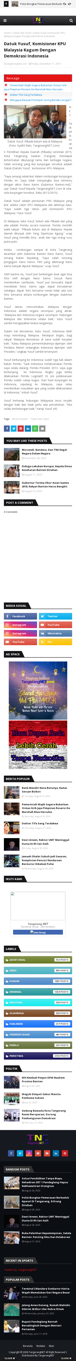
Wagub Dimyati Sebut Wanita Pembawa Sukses (41, 1096)
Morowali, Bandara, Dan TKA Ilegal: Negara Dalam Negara (44, 451)
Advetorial (35, 960)
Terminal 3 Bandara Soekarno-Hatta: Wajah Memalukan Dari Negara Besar (46, 1290)
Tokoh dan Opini (22, 33)
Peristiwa (35, 1056)
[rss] (55, 642)
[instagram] (20, 624)
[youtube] (55, 624)
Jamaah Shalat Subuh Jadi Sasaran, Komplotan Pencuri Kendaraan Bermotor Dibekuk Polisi (44, 860)
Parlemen (35, 1024)
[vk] (55, 633)
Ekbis (35, 970)
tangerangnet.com (17, 63)
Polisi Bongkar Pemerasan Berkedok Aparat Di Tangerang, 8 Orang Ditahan (45, 1201)
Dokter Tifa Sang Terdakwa (26, 94)
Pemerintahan (35, 1034)
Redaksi (40, 1346)
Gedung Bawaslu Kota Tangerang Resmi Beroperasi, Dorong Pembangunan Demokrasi (44, 1114)
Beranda (28, 1346)
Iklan (51, 1346)
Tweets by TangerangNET (20, 1270)
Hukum (35, 981)
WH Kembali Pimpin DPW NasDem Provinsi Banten (43, 1079)
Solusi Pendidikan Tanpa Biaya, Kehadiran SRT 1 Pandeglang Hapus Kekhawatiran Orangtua (45, 1182)
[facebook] (20, 616)
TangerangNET (37, 1352)
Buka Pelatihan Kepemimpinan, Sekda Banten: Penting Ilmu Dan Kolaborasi (46, 1235)
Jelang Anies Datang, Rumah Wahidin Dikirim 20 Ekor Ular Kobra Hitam (46, 1307)
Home (7, 33)
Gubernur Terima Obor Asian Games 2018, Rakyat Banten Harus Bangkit (45, 484)
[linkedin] (56, 1153)
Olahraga (35, 1013)
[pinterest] (65, 1153)
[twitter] (55, 616)
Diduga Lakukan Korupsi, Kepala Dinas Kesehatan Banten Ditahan (47, 468)
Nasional (35, 1002)
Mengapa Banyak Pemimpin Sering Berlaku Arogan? (40, 100)
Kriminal (35, 992)
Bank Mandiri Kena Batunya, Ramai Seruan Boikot (44, 789)
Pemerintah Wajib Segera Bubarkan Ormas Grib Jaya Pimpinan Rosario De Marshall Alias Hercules (46, 808)
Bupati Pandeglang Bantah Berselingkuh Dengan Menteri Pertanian (41, 1325)
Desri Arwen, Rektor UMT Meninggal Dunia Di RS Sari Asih (45, 841)
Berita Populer (20, 419)
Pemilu (35, 1045)
